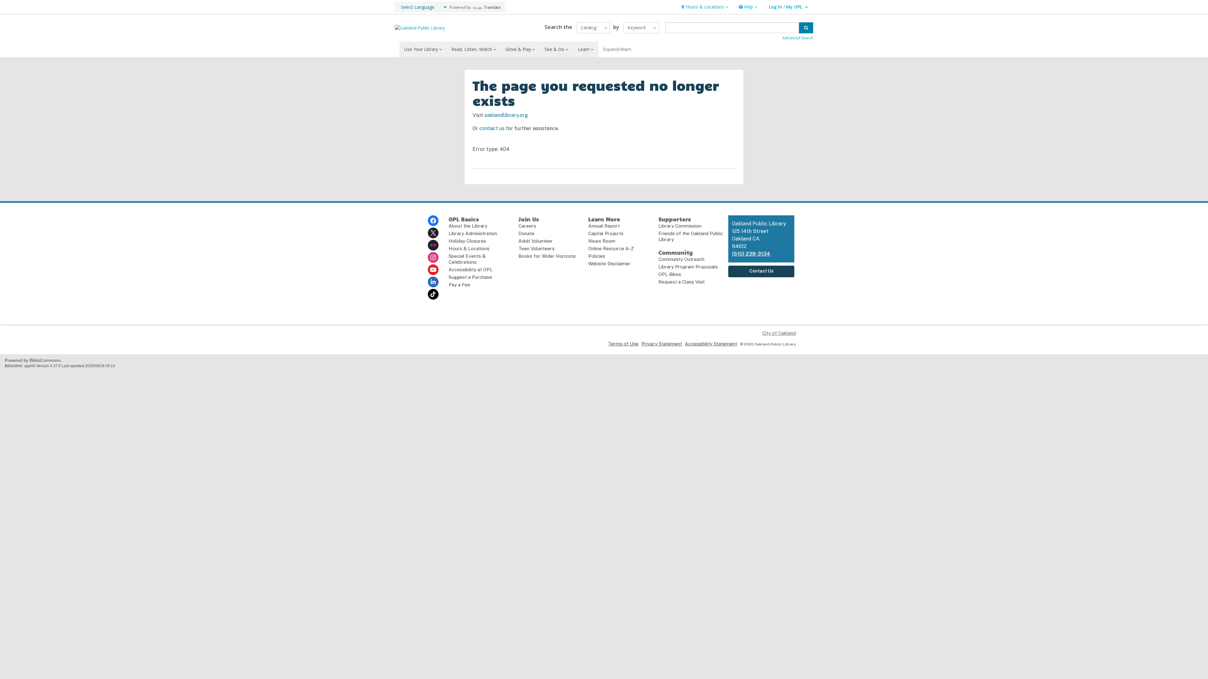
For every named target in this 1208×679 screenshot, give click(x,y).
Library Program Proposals (688, 266)
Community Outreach (681, 259)
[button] (704, 7)
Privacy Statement (661, 343)
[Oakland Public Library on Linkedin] (433, 282)
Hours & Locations (469, 248)
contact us (492, 128)
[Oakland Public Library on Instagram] (433, 257)
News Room (601, 241)
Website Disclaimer (609, 263)
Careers (527, 226)
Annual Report (604, 226)
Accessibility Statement (711, 343)
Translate (492, 7)
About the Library (468, 226)
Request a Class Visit (681, 281)
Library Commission (680, 226)
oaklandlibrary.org (506, 115)
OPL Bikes (669, 274)
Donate (526, 233)
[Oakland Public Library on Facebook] (433, 220)
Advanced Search (797, 38)
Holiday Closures (467, 241)
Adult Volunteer (535, 241)
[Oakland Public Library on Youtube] (433, 269)
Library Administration (473, 233)
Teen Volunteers (536, 248)
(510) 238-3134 (751, 254)
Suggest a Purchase (470, 277)
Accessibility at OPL (471, 269)
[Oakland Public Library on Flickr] (433, 245)
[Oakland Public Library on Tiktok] (433, 294)
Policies (596, 256)
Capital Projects (606, 233)
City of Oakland (779, 333)
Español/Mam (617, 49)
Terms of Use (623, 343)
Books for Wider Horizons (547, 256)
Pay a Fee (459, 284)
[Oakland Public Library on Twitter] (433, 233)
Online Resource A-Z (611, 248)
